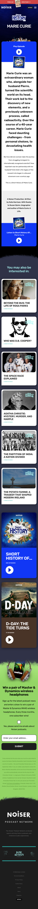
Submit (19, 746)
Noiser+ (30, 8)
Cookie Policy (19, 883)
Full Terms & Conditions (13, 783)
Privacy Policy (19, 879)
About (19, 887)
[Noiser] (6, 8)
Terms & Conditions (19, 876)
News (19, 891)
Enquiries (19, 895)
